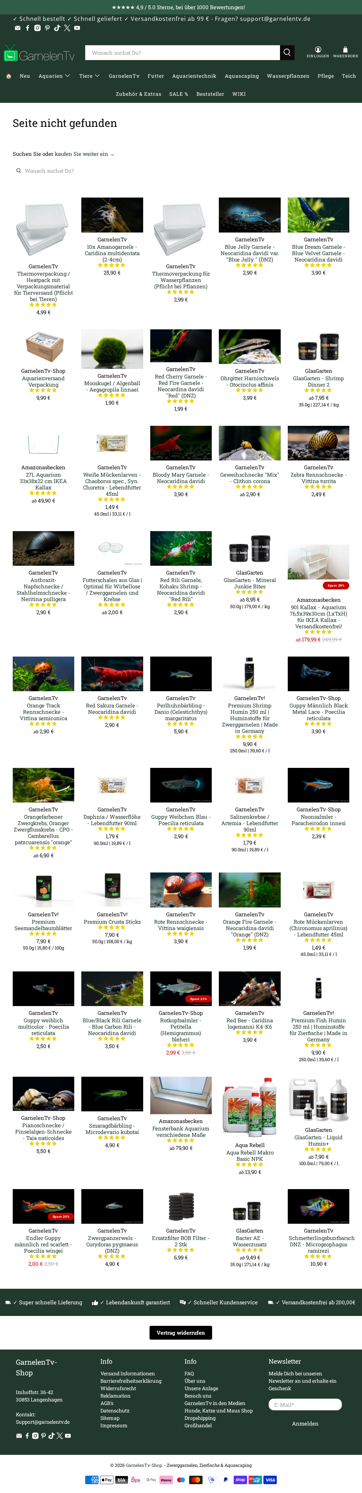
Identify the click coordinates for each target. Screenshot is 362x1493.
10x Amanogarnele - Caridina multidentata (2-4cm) (112, 253)
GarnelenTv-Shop (144, 1465)
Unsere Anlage (201, 1388)
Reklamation (115, 1395)
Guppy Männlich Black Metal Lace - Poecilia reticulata (319, 711)
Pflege (326, 75)
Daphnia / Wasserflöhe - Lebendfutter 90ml (112, 819)
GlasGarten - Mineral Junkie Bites (250, 582)
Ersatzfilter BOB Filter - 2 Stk (181, 1240)
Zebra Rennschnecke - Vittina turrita (319, 477)
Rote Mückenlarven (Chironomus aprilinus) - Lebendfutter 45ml (319, 927)
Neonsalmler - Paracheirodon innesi (319, 819)
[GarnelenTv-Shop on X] (67, 28)
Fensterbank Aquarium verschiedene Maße (180, 1131)
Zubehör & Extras (139, 93)
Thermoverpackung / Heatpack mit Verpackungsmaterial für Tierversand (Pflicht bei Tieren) (43, 286)
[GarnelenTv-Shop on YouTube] (77, 28)
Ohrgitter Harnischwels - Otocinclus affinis (250, 381)
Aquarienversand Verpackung (43, 381)
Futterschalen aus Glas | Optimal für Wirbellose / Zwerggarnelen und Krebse (112, 589)
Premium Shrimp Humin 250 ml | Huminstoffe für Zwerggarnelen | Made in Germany (250, 718)
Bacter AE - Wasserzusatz (250, 1240)
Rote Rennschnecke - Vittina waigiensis (181, 924)
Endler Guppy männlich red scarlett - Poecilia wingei (43, 1244)
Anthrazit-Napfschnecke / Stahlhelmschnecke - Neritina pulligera (43, 589)
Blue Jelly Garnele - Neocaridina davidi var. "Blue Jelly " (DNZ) (250, 253)
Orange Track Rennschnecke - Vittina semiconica (43, 711)
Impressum (114, 1425)
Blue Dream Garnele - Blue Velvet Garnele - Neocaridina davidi (318, 253)
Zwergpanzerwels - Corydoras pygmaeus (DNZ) (112, 1244)
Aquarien (51, 75)
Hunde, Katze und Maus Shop (219, 1410)
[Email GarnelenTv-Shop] (17, 28)
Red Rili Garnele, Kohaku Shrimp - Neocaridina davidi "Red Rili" (181, 589)
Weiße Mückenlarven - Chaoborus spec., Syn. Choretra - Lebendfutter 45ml (112, 484)
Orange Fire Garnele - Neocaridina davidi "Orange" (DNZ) (249, 927)
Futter (156, 75)
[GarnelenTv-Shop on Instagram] (37, 28)
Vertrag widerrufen (181, 1332)
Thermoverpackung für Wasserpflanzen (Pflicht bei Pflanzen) (181, 279)
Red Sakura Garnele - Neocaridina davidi (112, 708)
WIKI (239, 93)
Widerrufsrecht (118, 1388)
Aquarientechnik (194, 75)
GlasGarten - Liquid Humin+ (318, 1140)
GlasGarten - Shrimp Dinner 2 (318, 381)
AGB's (106, 1403)
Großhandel (198, 1425)
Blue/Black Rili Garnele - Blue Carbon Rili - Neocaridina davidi (112, 1026)
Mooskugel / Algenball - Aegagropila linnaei (112, 386)
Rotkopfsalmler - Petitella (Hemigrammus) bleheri (181, 1029)
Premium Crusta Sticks (112, 921)
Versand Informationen (127, 1373)
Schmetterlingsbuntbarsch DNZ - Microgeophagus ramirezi (319, 1244)
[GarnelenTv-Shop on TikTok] (57, 28)
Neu (25, 75)
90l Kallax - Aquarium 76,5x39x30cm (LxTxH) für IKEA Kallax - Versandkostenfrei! (318, 616)
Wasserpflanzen (288, 75)
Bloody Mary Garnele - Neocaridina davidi (181, 477)
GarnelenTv (124, 75)
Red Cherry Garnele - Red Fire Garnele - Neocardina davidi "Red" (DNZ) (181, 386)
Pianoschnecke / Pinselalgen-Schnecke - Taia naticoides (43, 1131)
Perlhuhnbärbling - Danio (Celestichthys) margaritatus (181, 711)
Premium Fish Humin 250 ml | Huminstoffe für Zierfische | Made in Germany (319, 1029)
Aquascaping (242, 75)
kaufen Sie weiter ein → (85, 153)
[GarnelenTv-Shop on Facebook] (27, 28)
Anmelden (305, 1423)
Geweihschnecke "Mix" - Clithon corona (249, 477)
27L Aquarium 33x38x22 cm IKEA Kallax (43, 480)
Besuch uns (198, 1395)
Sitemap (109, 1418)
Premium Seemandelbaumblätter (43, 924)
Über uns (195, 1380)
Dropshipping (200, 1418)
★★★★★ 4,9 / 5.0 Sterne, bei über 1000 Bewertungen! (178, 7)
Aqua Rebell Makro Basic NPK (250, 1155)
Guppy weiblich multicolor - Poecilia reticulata (43, 1026)
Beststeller (210, 93)
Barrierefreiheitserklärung (131, 1380)
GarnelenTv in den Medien (215, 1403)
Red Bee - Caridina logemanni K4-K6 (250, 1023)
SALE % (178, 93)
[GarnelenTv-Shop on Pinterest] (47, 28)
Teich (349, 75)
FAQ (189, 1373)
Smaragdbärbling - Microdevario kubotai (112, 1128)
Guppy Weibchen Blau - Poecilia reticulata (181, 819)
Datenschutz (114, 1410)
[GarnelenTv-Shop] (39, 52)
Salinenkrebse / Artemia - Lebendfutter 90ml (249, 823)
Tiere (86, 75)
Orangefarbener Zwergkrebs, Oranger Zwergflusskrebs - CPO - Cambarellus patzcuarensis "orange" (43, 829)
